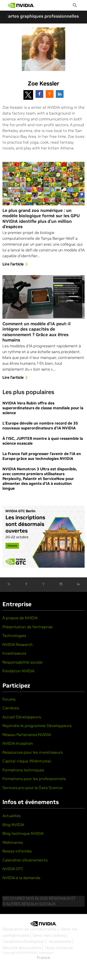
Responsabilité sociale (22, 662)
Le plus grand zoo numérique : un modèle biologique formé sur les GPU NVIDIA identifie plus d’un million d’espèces (41, 219)
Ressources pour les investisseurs (32, 752)
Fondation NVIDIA (18, 670)
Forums (8, 699)
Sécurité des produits (21, 947)
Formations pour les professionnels (34, 778)
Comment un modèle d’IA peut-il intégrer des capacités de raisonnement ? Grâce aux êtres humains (36, 332)
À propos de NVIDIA (19, 617)
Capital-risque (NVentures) (26, 761)
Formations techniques (23, 769)
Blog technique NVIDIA (23, 833)
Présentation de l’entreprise (27, 626)
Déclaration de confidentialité (29, 929)
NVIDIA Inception (17, 743)
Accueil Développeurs (21, 716)
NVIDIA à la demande (21, 877)
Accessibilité (60, 941)
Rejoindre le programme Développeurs (37, 725)
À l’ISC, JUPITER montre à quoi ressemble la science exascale (42, 441)
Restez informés (17, 851)
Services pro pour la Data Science (32, 787)
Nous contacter (59, 947)
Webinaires (12, 842)
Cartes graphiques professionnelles (42, 16)
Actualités (11, 815)
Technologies (14, 635)
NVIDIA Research (17, 644)
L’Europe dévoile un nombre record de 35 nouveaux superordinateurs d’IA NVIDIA (40, 425)
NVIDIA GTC (12, 868)
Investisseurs (14, 653)
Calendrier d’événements (25, 860)
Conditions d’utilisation (23, 941)
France (43, 957)
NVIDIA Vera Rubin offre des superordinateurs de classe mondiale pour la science (42, 408)
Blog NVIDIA (13, 824)
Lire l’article (13, 264)
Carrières (10, 707)
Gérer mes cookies (49, 935)
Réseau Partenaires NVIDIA (26, 734)
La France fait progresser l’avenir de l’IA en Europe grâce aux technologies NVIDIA (41, 456)
